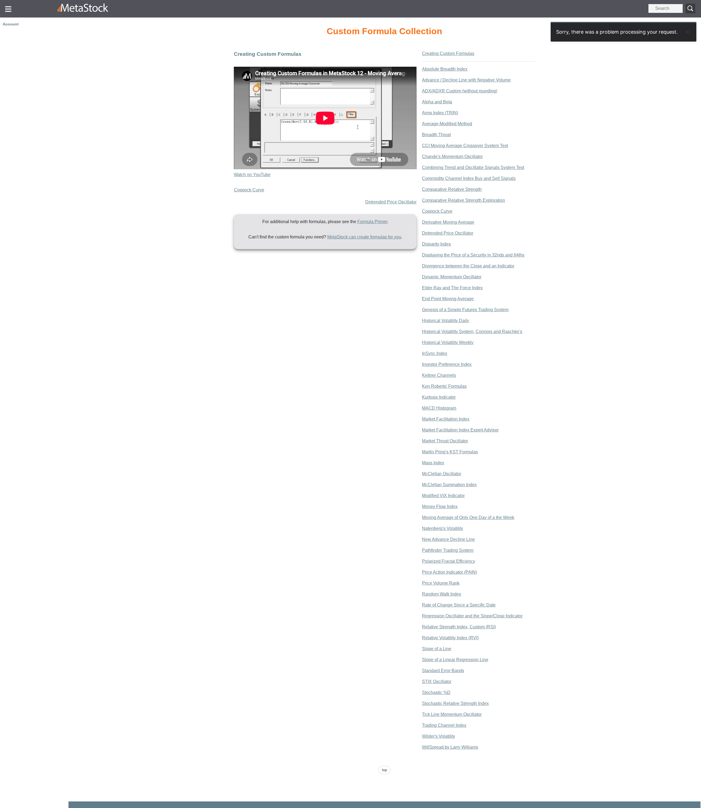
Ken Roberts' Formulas (444, 386)
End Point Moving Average (448, 298)
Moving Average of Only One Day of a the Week (468, 517)
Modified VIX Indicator (443, 495)
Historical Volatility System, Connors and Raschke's (472, 331)
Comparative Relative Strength (452, 189)
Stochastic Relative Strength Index (455, 703)
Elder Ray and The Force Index (452, 287)
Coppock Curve (249, 190)
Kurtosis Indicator (439, 397)
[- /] (111, 8)
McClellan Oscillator (441, 473)
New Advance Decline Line (448, 539)
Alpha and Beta (437, 102)
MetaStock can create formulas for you (364, 237)
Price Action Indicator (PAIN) (449, 572)
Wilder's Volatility (438, 736)
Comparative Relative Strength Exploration (463, 200)
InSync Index (434, 353)
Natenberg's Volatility (442, 528)
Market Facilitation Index (445, 419)
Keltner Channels (439, 375)
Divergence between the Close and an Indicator (468, 266)
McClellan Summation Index (449, 484)
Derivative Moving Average (448, 222)
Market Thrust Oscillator (445, 441)
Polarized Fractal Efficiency (448, 561)
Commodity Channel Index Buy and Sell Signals (469, 178)
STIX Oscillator (436, 681)
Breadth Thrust (436, 134)
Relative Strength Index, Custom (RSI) (459, 627)
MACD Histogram (439, 408)
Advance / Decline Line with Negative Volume (466, 80)
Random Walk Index (441, 594)
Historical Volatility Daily (445, 320)
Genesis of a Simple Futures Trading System (465, 309)
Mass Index (433, 462)
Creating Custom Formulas (448, 53)
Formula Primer (372, 221)
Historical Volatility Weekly (447, 342)
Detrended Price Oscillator (390, 202)
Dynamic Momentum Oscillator (451, 277)
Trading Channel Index (444, 725)
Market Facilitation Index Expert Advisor (460, 430)
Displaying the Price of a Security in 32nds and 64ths (473, 255)
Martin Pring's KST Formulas (450, 452)
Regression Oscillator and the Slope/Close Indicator (472, 616)
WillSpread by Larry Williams (450, 747)
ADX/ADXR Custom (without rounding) (459, 91)
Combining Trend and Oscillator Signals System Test (473, 167)
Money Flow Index (440, 506)
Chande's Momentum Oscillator (452, 156)
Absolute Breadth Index (444, 69)
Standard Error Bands (443, 670)
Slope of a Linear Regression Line (455, 659)
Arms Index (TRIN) (440, 112)
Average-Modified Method (447, 123)
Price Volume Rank (440, 583)
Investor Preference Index (447, 364)
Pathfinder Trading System (447, 550)
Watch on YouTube (252, 174)
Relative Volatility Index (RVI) (450, 637)
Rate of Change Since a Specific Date (459, 605)
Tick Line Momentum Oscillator (452, 714)
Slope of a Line (436, 648)
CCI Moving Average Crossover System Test (465, 145)
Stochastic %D (436, 692)
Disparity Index (436, 244)
